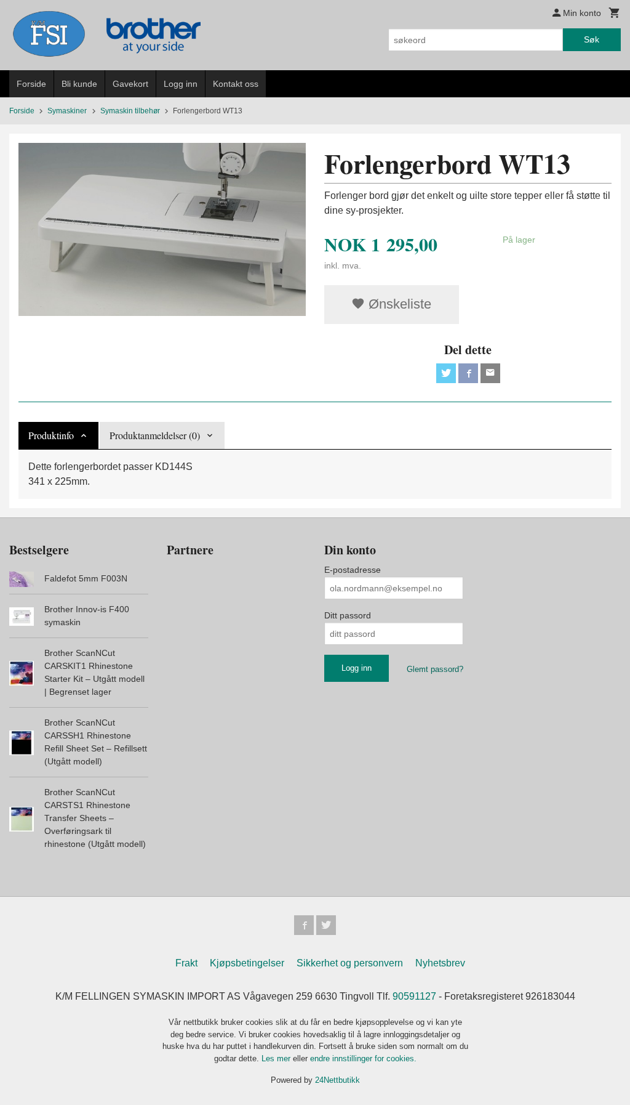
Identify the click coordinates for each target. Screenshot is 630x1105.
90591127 (414, 996)
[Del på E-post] (490, 373)
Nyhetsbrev (440, 963)
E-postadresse (352, 570)
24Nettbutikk (337, 1080)
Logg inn (180, 84)
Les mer (277, 1058)
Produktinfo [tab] (51, 435)
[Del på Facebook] (468, 373)
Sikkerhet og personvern (350, 963)
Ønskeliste (398, 304)
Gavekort (130, 84)
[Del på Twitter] (446, 373)
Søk (591, 39)
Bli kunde (79, 84)
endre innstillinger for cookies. (363, 1058)
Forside (31, 84)
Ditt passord (347, 615)
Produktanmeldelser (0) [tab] (155, 435)
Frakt (186, 963)
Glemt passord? (435, 669)
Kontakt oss (235, 84)
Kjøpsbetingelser (247, 963)
